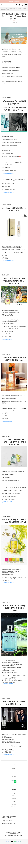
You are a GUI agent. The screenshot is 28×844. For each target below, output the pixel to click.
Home (2, 8)
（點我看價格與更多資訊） (8, 339)
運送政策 (14, 801)
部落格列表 (7, 8)
